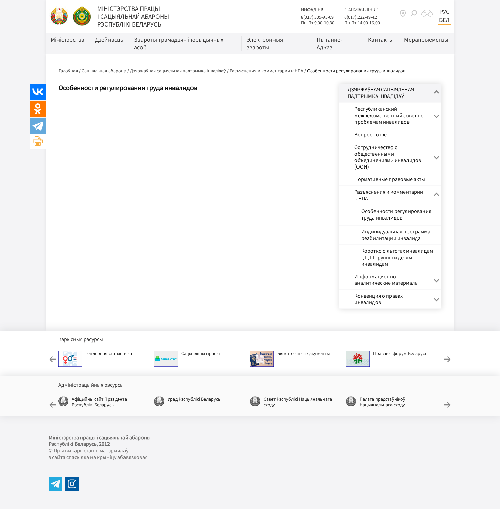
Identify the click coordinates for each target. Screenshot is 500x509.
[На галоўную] (59, 15)
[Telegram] (38, 126)
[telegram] (55, 484)
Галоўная (68, 71)
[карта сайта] (402, 13)
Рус (444, 11)
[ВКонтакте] (38, 92)
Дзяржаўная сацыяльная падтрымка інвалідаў (178, 71)
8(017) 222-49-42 (360, 17)
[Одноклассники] (38, 109)
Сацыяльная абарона (104, 71)
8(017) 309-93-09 (317, 17)
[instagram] (72, 484)
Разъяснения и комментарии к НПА (266, 71)
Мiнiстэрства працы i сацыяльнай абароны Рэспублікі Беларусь (133, 16)
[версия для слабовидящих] (427, 13)
